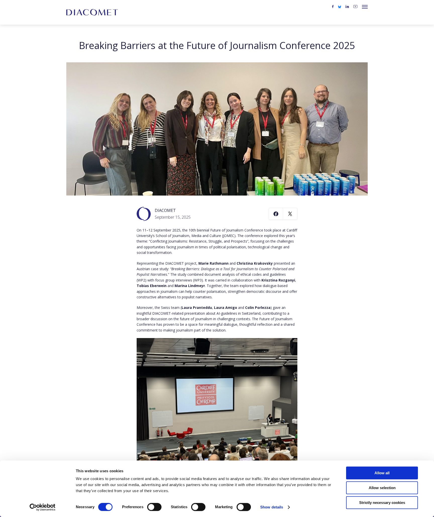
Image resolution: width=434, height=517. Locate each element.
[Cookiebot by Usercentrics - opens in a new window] (43, 507)
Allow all (382, 473)
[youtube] (355, 6)
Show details (271, 507)
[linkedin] (347, 6)
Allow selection (382, 488)
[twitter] (339, 6)
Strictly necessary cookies (382, 502)
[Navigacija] (365, 7)
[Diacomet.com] (92, 12)
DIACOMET (165, 210)
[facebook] (333, 6)
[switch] (154, 507)
